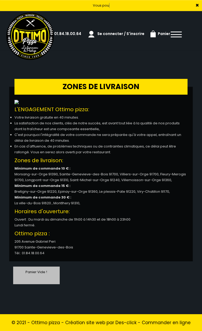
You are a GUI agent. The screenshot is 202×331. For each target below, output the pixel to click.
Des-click (126, 322)
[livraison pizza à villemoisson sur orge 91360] (30, 18)
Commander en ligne (166, 322)
